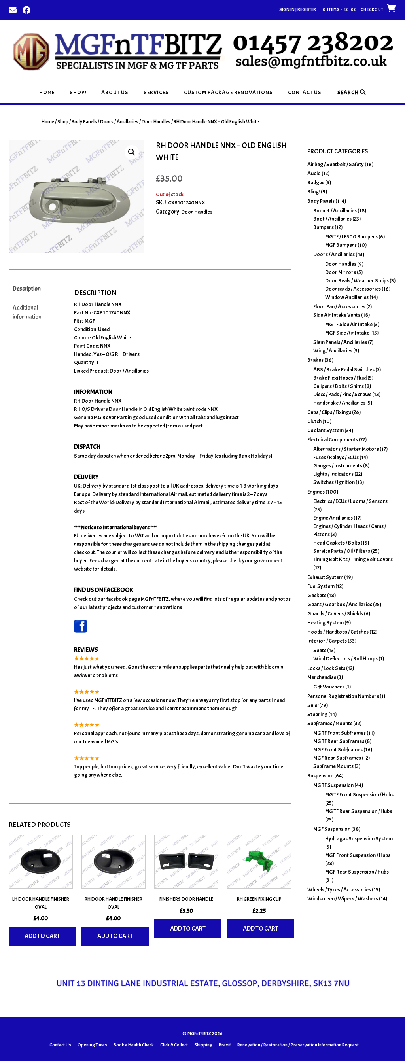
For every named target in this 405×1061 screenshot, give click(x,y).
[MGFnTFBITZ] (202, 51)
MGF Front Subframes (338, 749)
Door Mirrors (340, 272)
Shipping (203, 1044)
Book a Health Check (134, 1044)
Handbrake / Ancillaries (339, 402)
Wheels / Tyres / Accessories (339, 889)
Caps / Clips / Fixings (329, 412)
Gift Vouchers (328, 686)
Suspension (320, 775)
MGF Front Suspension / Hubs (357, 855)
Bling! (313, 191)
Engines (316, 491)
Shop (62, 122)
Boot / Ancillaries (332, 219)
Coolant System (325, 430)
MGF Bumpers (341, 245)
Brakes (315, 360)
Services (156, 92)
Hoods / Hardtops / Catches (338, 631)
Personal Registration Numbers (343, 696)
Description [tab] (27, 289)
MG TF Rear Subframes (338, 741)
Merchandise (321, 677)
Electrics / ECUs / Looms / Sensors (350, 501)
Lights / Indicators (333, 474)
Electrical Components (332, 439)
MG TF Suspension (333, 785)
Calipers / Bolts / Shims (338, 386)
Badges (315, 182)
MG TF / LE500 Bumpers (351, 236)
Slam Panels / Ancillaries (340, 342)
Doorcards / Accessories (353, 289)
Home (47, 92)
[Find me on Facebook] (26, 9)
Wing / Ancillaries (332, 350)
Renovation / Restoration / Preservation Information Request (298, 1044)
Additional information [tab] (27, 312)
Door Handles (156, 122)
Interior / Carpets (327, 640)
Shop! (78, 92)
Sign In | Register (297, 9)
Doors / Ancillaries (119, 122)
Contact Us (305, 92)
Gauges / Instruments (337, 465)
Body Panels (84, 122)
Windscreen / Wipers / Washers (342, 898)
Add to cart (42, 936)
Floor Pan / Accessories (339, 306)
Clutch (314, 421)
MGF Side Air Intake (347, 332)
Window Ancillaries (347, 297)
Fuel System (321, 586)
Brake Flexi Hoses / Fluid (340, 377)
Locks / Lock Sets (326, 668)
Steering (317, 714)
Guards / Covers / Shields (335, 613)
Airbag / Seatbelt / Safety (335, 164)
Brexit (225, 1044)
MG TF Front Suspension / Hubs (359, 794)
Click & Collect (174, 1044)
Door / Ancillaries (129, 370)
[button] (132, 152)
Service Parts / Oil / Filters (341, 551)
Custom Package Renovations (228, 92)
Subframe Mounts (333, 766)
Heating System (325, 622)
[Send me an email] (13, 9)
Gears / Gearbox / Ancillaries (339, 604)
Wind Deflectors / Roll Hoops (345, 658)
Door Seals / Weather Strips (357, 280)
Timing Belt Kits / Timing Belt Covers (353, 559)
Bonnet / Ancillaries (335, 210)
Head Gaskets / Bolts (336, 542)
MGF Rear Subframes (337, 758)
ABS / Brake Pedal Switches (344, 369)
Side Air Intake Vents (336, 315)
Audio (314, 173)
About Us (115, 92)
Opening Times (92, 1044)
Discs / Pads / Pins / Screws (342, 394)
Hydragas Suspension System (359, 838)
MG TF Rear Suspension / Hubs (358, 811)
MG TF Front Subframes (339, 733)
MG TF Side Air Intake (349, 324)
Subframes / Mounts (329, 723)
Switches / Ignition (334, 482)
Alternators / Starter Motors (346, 449)
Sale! (312, 705)
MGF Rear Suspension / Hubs (357, 871)
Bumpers (323, 227)
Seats (319, 650)
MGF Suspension (331, 829)
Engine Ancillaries (333, 517)
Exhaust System (325, 577)
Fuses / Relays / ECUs (336, 457)
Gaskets (316, 595)
